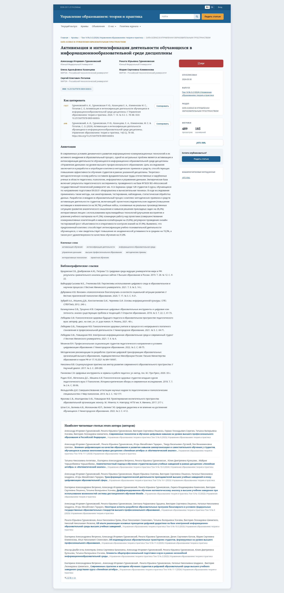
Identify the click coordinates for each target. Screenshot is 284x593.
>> (75, 577)
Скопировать (162, 106)
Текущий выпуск (69, 26)
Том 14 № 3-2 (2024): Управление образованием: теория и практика (112, 37)
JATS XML (201, 142)
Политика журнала (129, 26)
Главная (64, 37)
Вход (220, 7)
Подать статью (213, 16)
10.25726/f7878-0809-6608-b (79, 89)
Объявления (98, 26)
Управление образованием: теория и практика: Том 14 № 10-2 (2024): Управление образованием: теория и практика (160, 467)
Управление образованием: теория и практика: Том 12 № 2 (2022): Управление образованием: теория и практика (161, 556)
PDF (202, 63)
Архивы (84, 26)
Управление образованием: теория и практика (101, 16)
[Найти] (197, 16)
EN (212, 7)
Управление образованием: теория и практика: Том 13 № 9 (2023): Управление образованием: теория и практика (159, 437)
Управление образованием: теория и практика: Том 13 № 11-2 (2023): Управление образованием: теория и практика (154, 543)
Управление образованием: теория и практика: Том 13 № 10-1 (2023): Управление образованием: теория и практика (162, 480)
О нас (111, 26)
